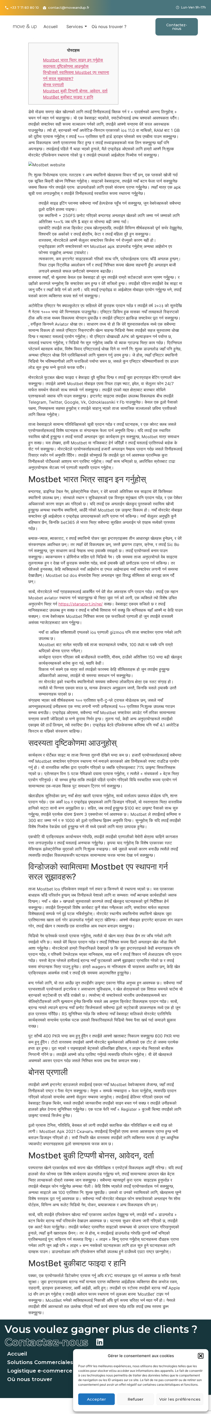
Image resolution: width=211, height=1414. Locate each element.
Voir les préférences (179, 1399)
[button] (200, 1355)
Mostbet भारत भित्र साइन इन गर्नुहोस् (73, 60)
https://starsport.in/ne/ (80, 603)
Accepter (96, 1399)
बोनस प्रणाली (53, 84)
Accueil (50, 26)
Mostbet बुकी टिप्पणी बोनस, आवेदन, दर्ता (75, 90)
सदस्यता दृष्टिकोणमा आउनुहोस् (66, 66)
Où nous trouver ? (109, 26)
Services (74, 26)
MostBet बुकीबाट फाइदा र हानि (68, 97)
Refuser (136, 1399)
